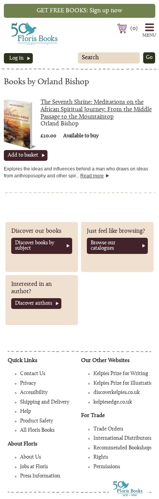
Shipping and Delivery (44, 402)
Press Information (40, 476)
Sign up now (79, 11)
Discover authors (33, 303)
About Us (30, 457)
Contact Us (32, 374)
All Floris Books (37, 430)
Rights (100, 457)
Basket (123, 28)
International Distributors (122, 438)
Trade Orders (108, 429)
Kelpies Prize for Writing (120, 374)
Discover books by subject (34, 245)
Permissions (106, 467)
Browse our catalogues (103, 245)
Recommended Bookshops (122, 448)
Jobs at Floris (34, 467)
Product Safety (36, 421)
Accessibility (33, 393)
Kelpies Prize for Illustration (124, 383)
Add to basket (23, 155)
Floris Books (20, 25)
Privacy (28, 383)
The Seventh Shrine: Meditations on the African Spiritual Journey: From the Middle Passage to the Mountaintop (96, 109)
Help (25, 411)
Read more (92, 176)
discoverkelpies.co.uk (116, 393)
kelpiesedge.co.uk (112, 402)
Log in (16, 58)
